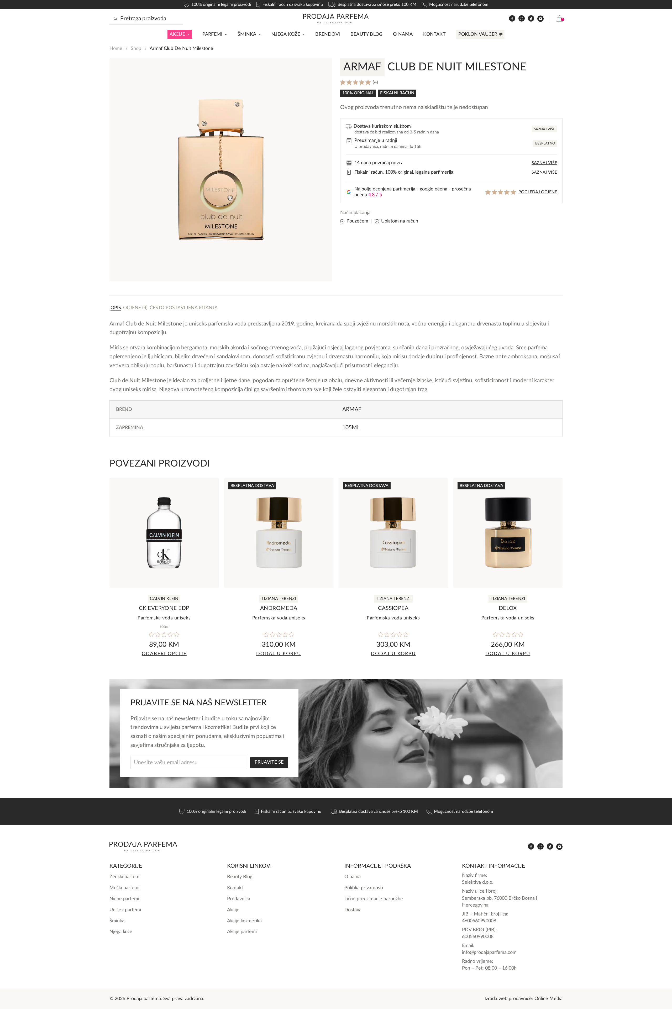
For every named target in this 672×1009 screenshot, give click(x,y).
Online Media (548, 998)
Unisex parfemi (125, 909)
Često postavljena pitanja (184, 307)
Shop (136, 48)
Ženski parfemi (124, 876)
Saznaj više (544, 129)
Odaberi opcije (164, 653)
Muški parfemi (124, 887)
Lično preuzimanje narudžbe (373, 898)
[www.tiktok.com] (531, 18)
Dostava (352, 909)
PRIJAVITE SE (269, 762)
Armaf (351, 409)
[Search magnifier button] (115, 18)
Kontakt (434, 34)
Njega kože (285, 34)
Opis (116, 307)
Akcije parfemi (242, 931)
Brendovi (327, 34)
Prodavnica (238, 898)
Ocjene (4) (135, 307)
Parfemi (212, 34)
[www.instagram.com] (521, 18)
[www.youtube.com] (540, 18)
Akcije (177, 34)
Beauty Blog (366, 34)
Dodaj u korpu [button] (278, 653)
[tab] (115, 307)
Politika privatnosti (363, 887)
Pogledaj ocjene (537, 192)
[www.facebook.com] (512, 18)
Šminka (247, 34)
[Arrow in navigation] (187, 34)
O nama (403, 34)
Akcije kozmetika (244, 920)
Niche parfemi (124, 898)
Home (115, 48)
